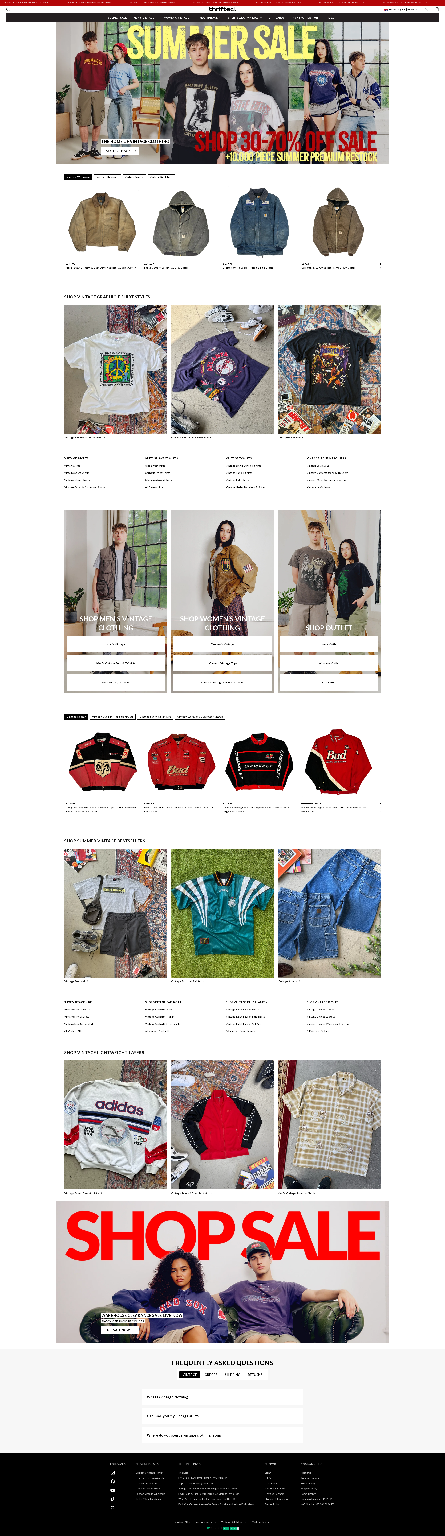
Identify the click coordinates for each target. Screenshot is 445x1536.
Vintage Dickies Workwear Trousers (328, 1023)
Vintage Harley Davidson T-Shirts (245, 487)
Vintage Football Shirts (185, 981)
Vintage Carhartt (206, 1521)
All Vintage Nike (73, 1030)
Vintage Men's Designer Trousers (327, 479)
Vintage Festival (74, 981)
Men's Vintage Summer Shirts (296, 1193)
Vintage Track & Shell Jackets (190, 1193)
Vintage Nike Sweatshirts (79, 1023)
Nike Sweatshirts (155, 465)
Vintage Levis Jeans (318, 487)
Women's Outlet (329, 663)
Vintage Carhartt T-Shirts (160, 1016)
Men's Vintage (116, 644)
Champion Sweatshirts (158, 479)
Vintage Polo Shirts (237, 479)
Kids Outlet (329, 682)
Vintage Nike (182, 1521)
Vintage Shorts (287, 981)
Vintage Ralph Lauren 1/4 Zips (244, 1023)
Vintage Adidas (261, 1521)
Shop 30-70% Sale (117, 151)
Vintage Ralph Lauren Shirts (242, 1009)
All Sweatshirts (154, 487)
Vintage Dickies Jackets (321, 1016)
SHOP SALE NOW (117, 1330)
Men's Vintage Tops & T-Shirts (115, 663)
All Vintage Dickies (318, 1030)
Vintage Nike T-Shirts (77, 1009)
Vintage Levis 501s (318, 465)
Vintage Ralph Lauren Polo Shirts (245, 1016)
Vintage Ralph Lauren (234, 1521)
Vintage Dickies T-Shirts (321, 1009)
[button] (8, 9)
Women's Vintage (222, 644)
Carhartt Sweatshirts (157, 472)
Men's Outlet (329, 644)
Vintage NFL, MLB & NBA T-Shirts (192, 437)
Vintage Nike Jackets (76, 1016)
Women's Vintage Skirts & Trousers (222, 682)
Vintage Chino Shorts (77, 479)
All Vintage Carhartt (157, 1030)
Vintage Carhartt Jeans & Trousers (327, 472)
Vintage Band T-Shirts (292, 437)
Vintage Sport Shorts (77, 472)
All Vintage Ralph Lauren (240, 1030)
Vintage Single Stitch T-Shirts (83, 437)
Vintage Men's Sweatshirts (81, 1193)
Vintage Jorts (72, 465)
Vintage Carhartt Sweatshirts (162, 1023)
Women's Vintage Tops (222, 663)
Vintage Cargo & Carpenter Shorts (84, 487)
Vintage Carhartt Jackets (160, 1009)
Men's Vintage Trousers (116, 682)
